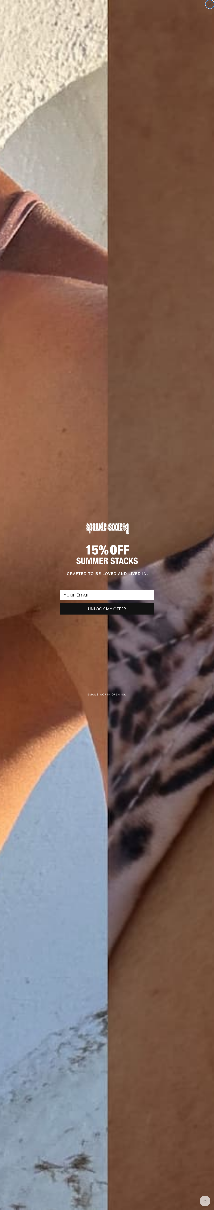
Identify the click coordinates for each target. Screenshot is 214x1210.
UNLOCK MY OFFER (107, 609)
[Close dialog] (210, 4)
